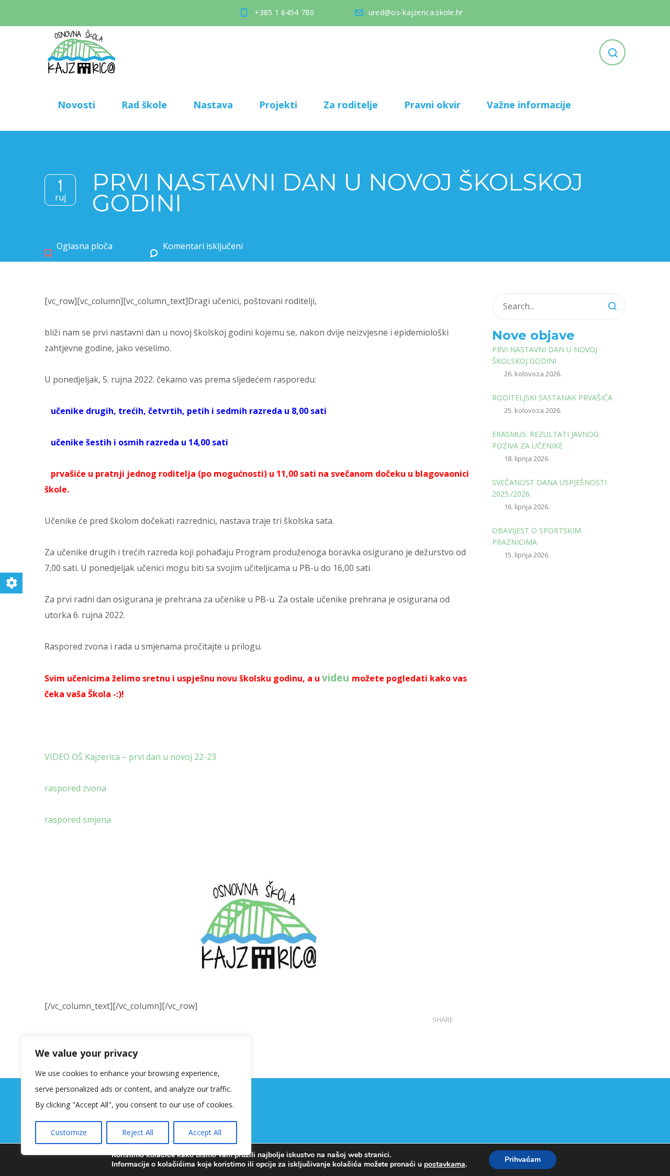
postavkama (444, 1164)
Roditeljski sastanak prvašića (552, 397)
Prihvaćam (523, 1159)
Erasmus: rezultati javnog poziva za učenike (545, 440)
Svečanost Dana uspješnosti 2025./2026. (549, 488)
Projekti (278, 104)
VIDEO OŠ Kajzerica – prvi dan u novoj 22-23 (130, 757)
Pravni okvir (432, 104)
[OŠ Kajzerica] (83, 52)
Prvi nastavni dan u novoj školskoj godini (544, 355)
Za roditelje (350, 104)
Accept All (204, 1132)
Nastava (213, 104)
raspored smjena (77, 819)
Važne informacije (529, 104)
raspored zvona (75, 788)
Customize (69, 1132)
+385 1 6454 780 (284, 12)
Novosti (76, 104)
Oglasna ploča (85, 246)
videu (335, 677)
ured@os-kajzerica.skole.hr (415, 12)
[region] (136, 1095)
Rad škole (144, 104)
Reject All (137, 1132)
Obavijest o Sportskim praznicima (536, 536)
